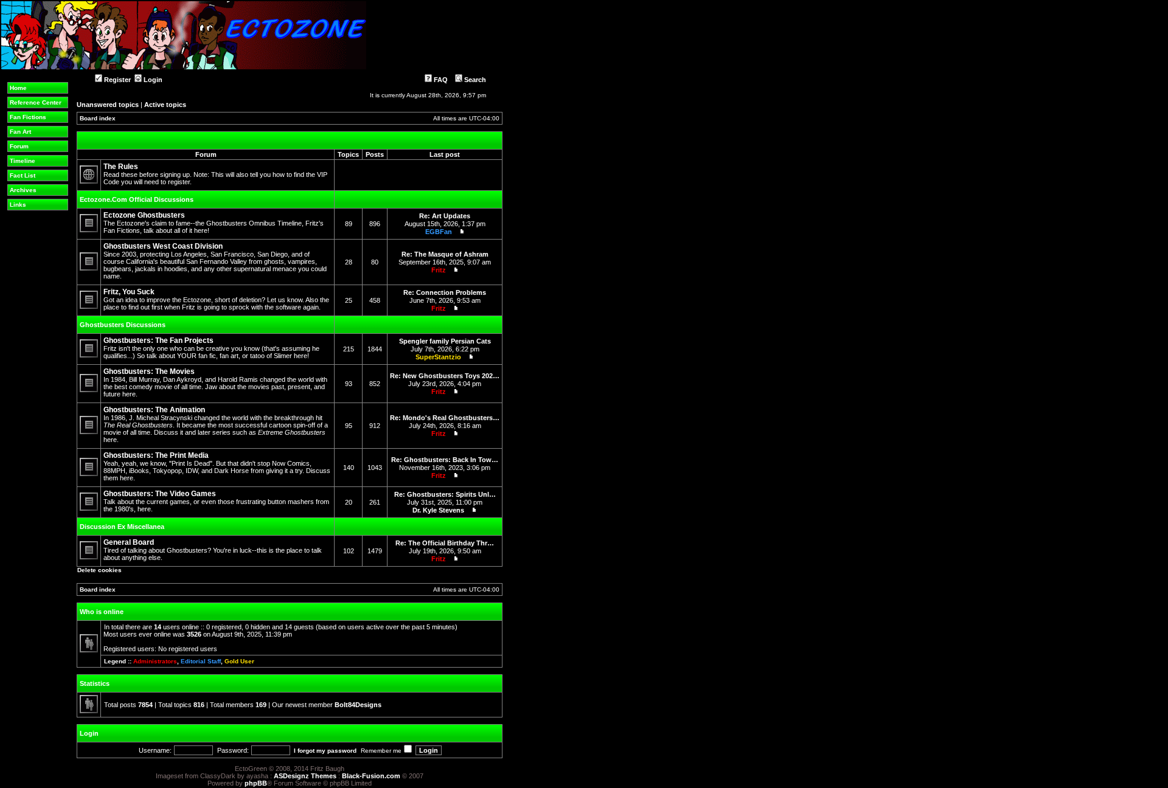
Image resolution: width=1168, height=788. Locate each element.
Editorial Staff (201, 661)
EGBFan (438, 231)
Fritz (438, 270)
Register (116, 79)
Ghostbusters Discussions (122, 324)
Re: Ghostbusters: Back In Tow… (444, 459)
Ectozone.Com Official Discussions (136, 199)
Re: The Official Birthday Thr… (444, 543)
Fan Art (20, 131)
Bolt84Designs (358, 704)
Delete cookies (99, 570)
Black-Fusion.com (371, 775)
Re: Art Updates (444, 215)
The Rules (120, 166)
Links (18, 204)
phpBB (256, 783)
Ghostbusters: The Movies (149, 371)
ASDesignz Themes (305, 775)
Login (152, 79)
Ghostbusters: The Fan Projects (158, 340)
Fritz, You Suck (129, 292)
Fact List (22, 175)
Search (474, 79)
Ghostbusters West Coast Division (163, 246)
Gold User (239, 661)
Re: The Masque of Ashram (444, 254)
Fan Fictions (28, 117)
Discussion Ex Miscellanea (122, 526)
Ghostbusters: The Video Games (159, 493)
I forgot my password (325, 750)
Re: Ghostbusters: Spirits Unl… (445, 494)
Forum (19, 146)
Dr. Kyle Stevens (438, 510)
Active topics (165, 104)
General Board (128, 542)
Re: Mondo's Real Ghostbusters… (444, 417)
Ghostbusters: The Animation (154, 410)
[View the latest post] (459, 231)
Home (18, 88)
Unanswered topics (108, 104)
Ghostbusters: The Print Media (156, 455)
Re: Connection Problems (444, 292)
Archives (23, 190)
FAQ (440, 79)
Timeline (22, 160)
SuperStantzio (438, 357)
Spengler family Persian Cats (445, 341)
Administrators (155, 661)
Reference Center (35, 102)
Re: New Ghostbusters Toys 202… (444, 375)
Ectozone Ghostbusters (144, 215)
